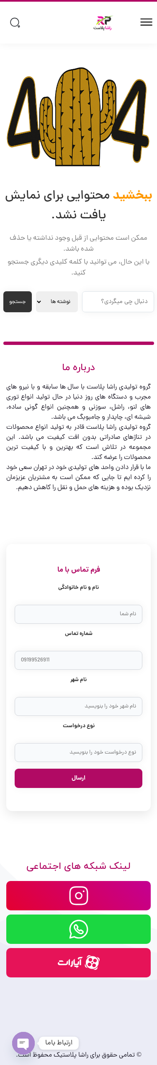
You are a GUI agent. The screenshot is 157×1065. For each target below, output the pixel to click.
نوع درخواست (79, 726)
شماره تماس (79, 634)
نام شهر (78, 680)
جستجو (17, 302)
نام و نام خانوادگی (78, 587)
